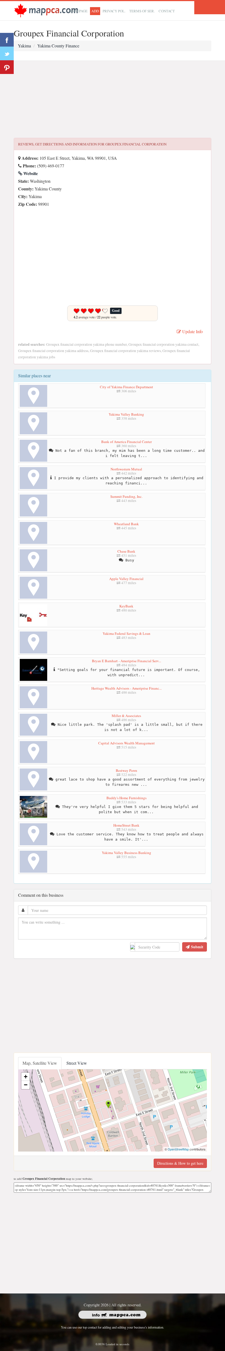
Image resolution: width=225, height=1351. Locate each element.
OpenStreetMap (178, 1149)
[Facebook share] (7, 40)
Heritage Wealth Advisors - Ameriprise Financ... (126, 688)
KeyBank (126, 606)
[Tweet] (7, 53)
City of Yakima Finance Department (126, 386)
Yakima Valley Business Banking (126, 852)
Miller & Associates (126, 715)
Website (30, 173)
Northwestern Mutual (126, 469)
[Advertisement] (112, 99)
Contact (167, 10)
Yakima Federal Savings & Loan (126, 633)
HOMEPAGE (78, 10)
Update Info (192, 331)
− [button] (25, 1084)
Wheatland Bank (126, 523)
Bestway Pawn (126, 770)
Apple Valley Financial (126, 578)
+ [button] (25, 1076)
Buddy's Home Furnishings (126, 797)
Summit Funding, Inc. (126, 496)
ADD (95, 10)
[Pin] (7, 67)
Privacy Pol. (114, 10)
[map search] (46, 10)
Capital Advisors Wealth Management (126, 743)
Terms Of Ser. (142, 10)
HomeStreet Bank (126, 825)
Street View (76, 1063)
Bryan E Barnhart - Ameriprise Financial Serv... (126, 660)
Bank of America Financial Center (126, 441)
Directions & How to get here (180, 1163)
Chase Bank (126, 551)
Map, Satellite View (39, 1063)
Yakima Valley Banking (126, 414)
